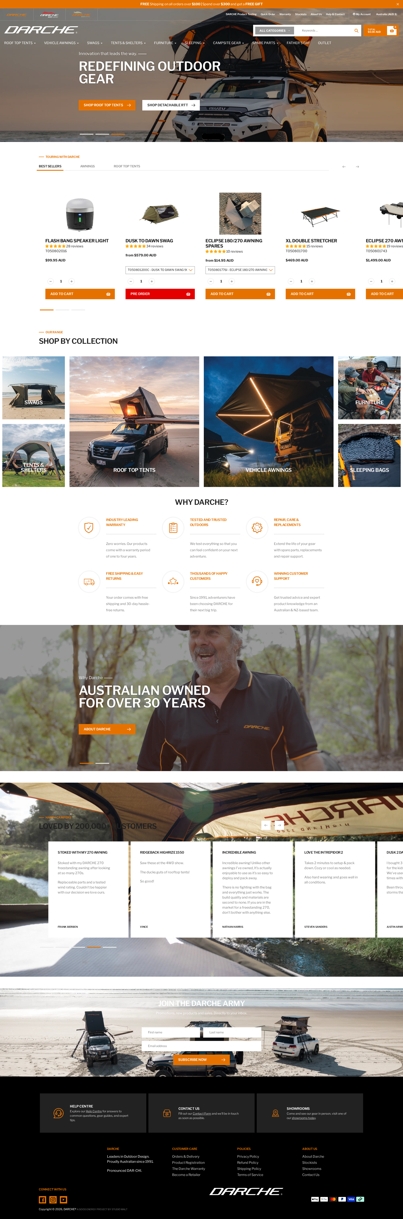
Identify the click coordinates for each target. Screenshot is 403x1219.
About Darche (313, 1157)
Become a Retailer (186, 1175)
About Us (316, 14)
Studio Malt (119, 1209)
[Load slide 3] (118, 135)
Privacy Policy (248, 1157)
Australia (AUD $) (386, 14)
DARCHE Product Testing (241, 14)
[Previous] (344, 166)
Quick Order (268, 14)
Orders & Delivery (185, 1157)
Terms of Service (250, 1175)
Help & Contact (335, 14)
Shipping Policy (249, 1169)
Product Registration (188, 1163)
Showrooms (311, 1169)
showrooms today (303, 1118)
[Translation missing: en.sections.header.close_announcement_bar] (398, 4)
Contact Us (310, 1175)
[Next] (357, 166)
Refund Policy (247, 1163)
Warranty (285, 14)
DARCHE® (70, 1209)
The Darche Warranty (188, 1169)
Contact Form (202, 1113)
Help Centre (94, 1111)
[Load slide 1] (86, 135)
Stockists (300, 14)
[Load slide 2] (102, 135)
